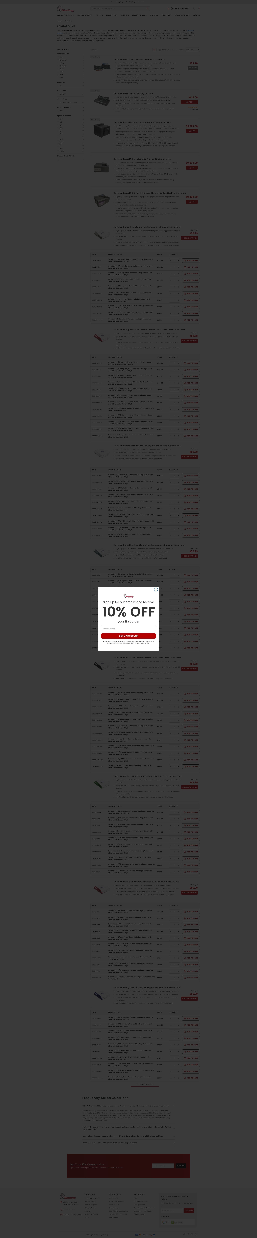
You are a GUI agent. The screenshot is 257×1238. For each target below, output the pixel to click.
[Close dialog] (156, 589)
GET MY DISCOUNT (128, 636)
